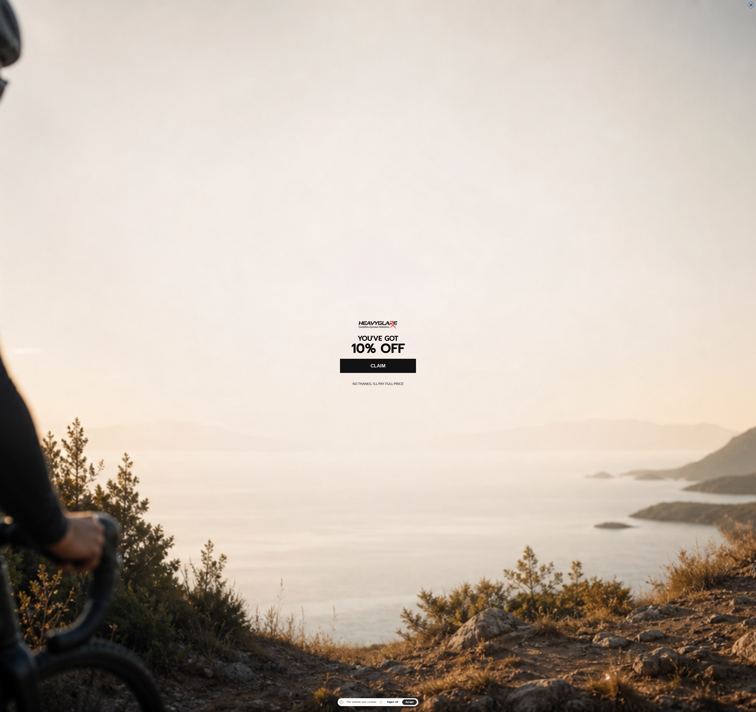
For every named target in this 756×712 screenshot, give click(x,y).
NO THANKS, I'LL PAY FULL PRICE (378, 384)
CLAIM (378, 365)
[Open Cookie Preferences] (381, 702)
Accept (409, 702)
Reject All (392, 702)
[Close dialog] (751, 5)
